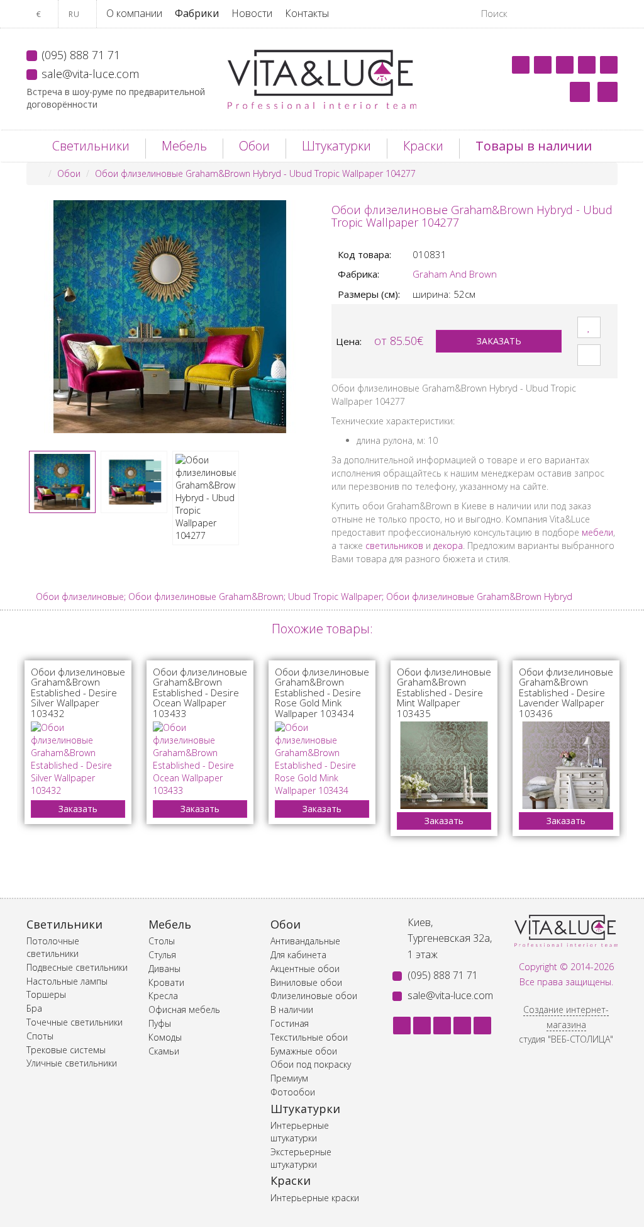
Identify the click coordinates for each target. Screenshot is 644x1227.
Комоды (165, 1037)
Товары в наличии (533, 145)
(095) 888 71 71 (81, 54)
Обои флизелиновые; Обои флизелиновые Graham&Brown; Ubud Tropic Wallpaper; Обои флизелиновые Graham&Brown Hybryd (304, 596)
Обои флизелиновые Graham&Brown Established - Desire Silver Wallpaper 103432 (78, 692)
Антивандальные (305, 941)
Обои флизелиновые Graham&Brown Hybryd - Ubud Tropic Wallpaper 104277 (255, 173)
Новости (251, 13)
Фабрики (197, 13)
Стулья (162, 955)
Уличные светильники (71, 1063)
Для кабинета (298, 955)
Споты (39, 1036)
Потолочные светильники (52, 947)
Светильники (91, 145)
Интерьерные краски (314, 1198)
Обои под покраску (310, 1064)
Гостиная (289, 1023)
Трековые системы (66, 1050)
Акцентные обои (305, 969)
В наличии (291, 1009)
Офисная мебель (184, 1009)
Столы (161, 941)
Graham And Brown (455, 274)
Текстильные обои (309, 1037)
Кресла (163, 996)
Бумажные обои (303, 1051)
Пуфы (159, 1023)
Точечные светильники (74, 1022)
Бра (34, 1008)
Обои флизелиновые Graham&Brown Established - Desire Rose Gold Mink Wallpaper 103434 (322, 692)
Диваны (164, 969)
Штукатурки (336, 145)
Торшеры (46, 994)
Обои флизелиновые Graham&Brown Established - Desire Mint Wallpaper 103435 (444, 692)
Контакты (307, 13)
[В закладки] (589, 327)
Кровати (166, 982)
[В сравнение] (589, 355)
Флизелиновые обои (313, 996)
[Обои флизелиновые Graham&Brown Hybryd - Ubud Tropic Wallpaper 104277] (169, 317)
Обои (254, 145)
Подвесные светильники (77, 967)
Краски (423, 145)
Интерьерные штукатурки (299, 1131)
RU (75, 14)
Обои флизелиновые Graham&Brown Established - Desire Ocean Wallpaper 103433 (200, 692)
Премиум (289, 1078)
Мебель (184, 145)
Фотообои (292, 1092)
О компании (134, 13)
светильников (394, 545)
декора (448, 545)
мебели (597, 532)
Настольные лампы (67, 981)
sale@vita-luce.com (90, 73)
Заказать (499, 341)
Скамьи (163, 1051)
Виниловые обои (306, 982)
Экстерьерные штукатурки (300, 1158)
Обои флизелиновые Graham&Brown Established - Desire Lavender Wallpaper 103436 (566, 692)
